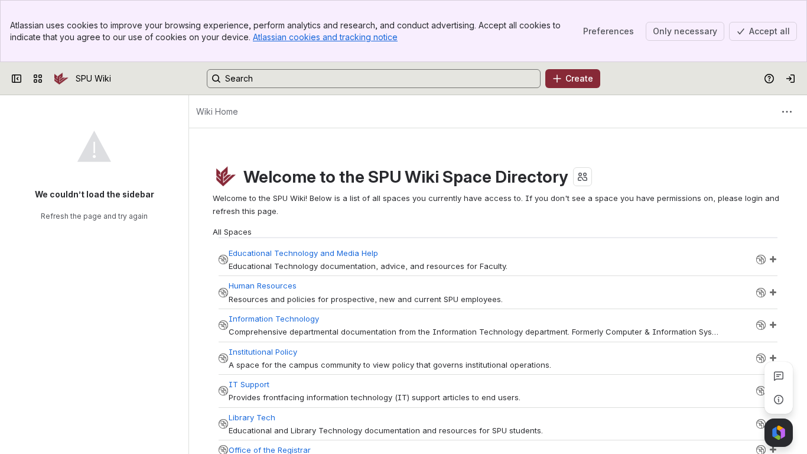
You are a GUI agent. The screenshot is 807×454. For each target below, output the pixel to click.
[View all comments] (778, 376)
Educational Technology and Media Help (303, 253)
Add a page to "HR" (772, 292)
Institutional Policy (263, 351)
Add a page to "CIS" (772, 325)
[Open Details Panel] (778, 399)
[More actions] (786, 111)
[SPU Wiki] (61, 78)
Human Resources (263, 285)
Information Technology (274, 318)
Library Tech (252, 417)
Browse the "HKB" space (761, 390)
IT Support (249, 384)
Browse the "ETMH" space (761, 259)
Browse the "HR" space (761, 292)
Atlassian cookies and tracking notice (325, 37)
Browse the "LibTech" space (761, 424)
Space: (223, 259)
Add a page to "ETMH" (772, 259)
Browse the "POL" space (761, 358)
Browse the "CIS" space (761, 325)
